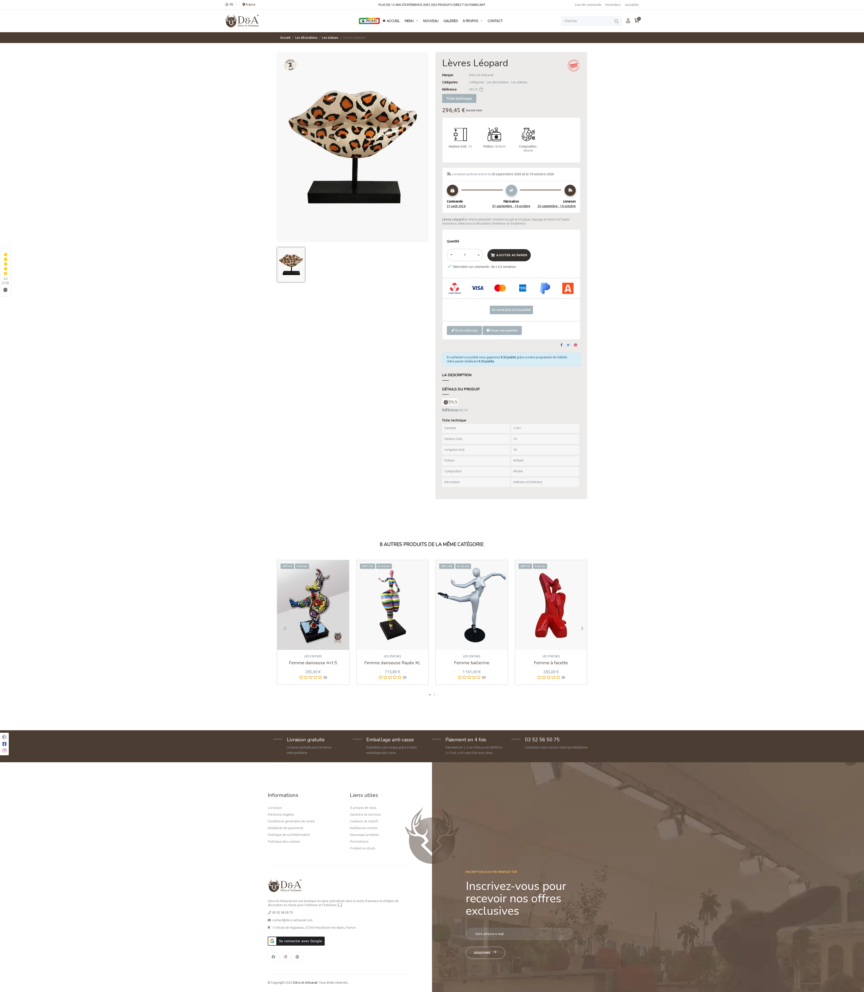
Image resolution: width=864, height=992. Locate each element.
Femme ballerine (471, 663)
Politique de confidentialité (289, 835)
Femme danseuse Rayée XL (392, 663)
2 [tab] (434, 694)
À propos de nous (363, 808)
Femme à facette (551, 663)
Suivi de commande (588, 5)
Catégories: (450, 82)
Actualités (632, 5)
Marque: (448, 75)
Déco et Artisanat (481, 75)
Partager (561, 345)
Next (580, 628)
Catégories (476, 82)
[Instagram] (285, 956)
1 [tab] (430, 694)
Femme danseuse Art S (313, 663)
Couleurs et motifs (364, 821)
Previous (283, 628)
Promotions (359, 841)
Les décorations (498, 82)
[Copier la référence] (481, 89)
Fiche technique (459, 98)
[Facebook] (273, 956)
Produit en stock (362, 848)
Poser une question (504, 330)
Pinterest (575, 345)
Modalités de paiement (285, 828)
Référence (449, 89)
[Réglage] (628, 21)
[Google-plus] (297, 956)
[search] (616, 21)
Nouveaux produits (364, 835)
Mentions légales (281, 814)
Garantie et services (365, 814)
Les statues (519, 82)
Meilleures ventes (364, 828)
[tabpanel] (313, 626)
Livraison (275, 808)
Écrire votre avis (466, 330)
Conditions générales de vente (291, 821)
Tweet (568, 345)
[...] (340, 905)
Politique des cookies (284, 841)
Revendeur (613, 5)
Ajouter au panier (511, 255)
